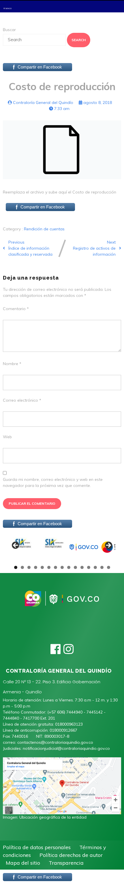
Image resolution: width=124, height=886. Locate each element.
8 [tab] (62, 567)
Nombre (12, 363)
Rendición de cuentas (44, 229)
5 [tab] (42, 567)
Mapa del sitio (23, 863)
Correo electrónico (22, 400)
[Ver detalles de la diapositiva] (23, 547)
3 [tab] (29, 567)
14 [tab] (102, 567)
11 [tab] (82, 567)
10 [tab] (75, 567)
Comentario (16, 308)
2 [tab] (22, 567)
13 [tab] (95, 567)
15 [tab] (108, 567)
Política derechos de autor (71, 855)
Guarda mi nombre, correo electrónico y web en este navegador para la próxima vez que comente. (53, 482)
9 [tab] (68, 567)
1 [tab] (15, 567)
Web (7, 436)
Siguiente (108, 545)
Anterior (16, 545)
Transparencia (66, 863)
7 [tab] (55, 567)
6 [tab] (48, 567)
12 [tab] (88, 567)
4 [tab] (35, 567)
